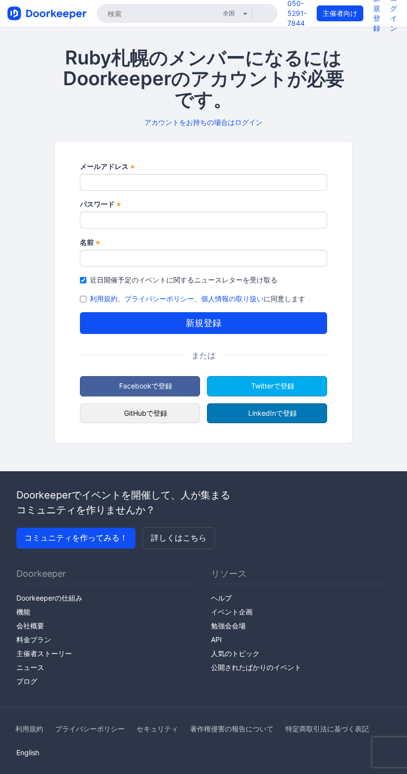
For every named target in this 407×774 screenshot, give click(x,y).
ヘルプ (221, 598)
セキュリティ (157, 728)
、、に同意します (197, 298)
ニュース (30, 667)
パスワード (100, 204)
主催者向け (340, 13)
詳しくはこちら (178, 538)
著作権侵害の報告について (231, 728)
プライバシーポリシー (159, 298)
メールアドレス (107, 166)
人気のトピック (235, 653)
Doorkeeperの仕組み (49, 598)
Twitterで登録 (272, 386)
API (216, 639)
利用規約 (104, 298)
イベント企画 (232, 612)
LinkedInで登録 (272, 413)
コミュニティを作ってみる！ (76, 538)
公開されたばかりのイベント (256, 667)
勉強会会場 (228, 625)
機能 (23, 612)
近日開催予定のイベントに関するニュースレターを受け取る (183, 280)
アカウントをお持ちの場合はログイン (203, 122)
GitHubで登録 (145, 413)
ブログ (26, 681)
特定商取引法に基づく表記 (327, 728)
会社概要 (30, 625)
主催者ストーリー (44, 653)
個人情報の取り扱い (232, 298)
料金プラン (33, 639)
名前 (90, 242)
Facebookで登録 (145, 386)
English (27, 752)
